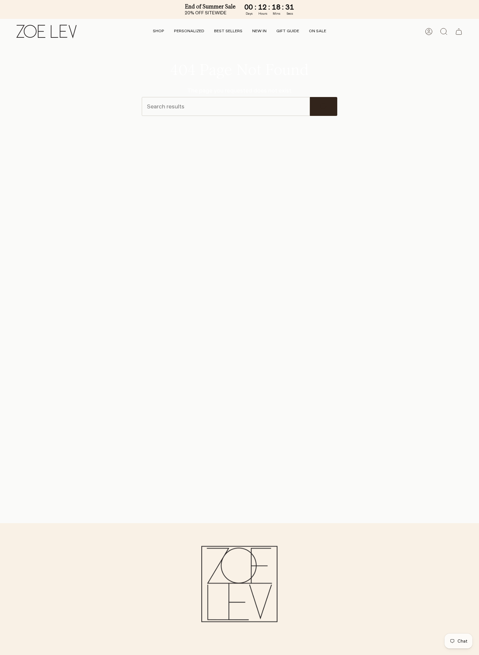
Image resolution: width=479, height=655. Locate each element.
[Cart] (458, 31)
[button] (158, 31)
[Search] (323, 106)
